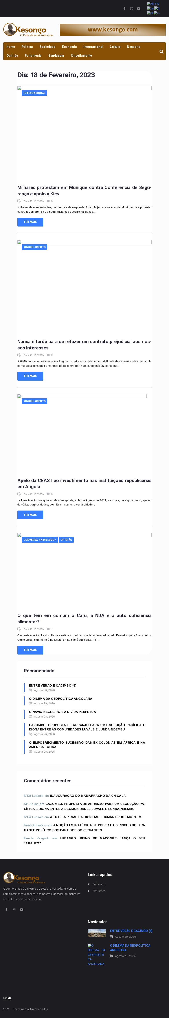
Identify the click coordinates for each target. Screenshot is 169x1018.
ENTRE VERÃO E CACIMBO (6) (53, 685)
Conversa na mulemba (40, 539)
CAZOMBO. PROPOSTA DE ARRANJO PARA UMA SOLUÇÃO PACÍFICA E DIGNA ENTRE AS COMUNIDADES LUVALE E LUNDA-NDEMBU (87, 727)
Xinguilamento (35, 247)
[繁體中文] (153, 3)
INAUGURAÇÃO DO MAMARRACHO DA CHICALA (88, 795)
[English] (150, 8)
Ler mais (30, 222)
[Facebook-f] (124, 8)
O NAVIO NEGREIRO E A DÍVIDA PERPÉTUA (62, 712)
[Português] (150, 13)
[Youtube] (138, 8)
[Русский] (157, 13)
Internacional (34, 93)
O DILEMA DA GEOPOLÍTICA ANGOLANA (60, 698)
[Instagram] (131, 8)
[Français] (157, 8)
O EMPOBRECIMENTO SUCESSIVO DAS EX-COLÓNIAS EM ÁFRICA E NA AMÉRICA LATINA (87, 745)
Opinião (66, 539)
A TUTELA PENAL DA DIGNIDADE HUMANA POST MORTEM (95, 817)
